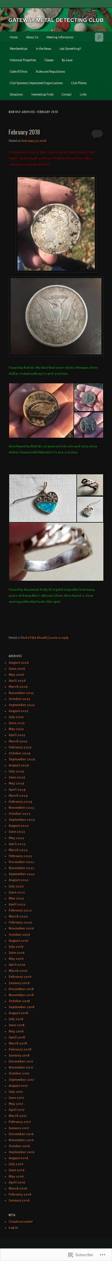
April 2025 (17, 735)
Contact (67, 94)
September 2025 (22, 705)
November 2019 (21, 928)
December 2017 (21, 1061)
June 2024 (17, 777)
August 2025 (18, 711)
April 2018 (17, 1037)
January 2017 (19, 1128)
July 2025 (16, 717)
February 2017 (20, 1122)
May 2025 (16, 729)
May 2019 (16, 959)
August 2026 (19, 663)
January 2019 (19, 983)
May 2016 (16, 1176)
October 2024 (19, 753)
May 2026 (16, 675)
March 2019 (18, 971)
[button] (41, 410)
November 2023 (21, 808)
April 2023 (17, 844)
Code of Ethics (18, 71)
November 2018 (21, 995)
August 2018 (18, 1013)
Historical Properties (23, 60)
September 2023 (22, 820)
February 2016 (20, 1194)
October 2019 (19, 935)
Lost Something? (70, 48)
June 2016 (16, 1170)
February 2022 (20, 910)
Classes (49, 60)
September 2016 (21, 1152)
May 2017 (16, 1104)
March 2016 (18, 1188)
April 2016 (17, 1182)
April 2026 (17, 681)
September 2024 (22, 759)
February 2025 (20, 747)
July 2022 (16, 886)
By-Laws (67, 60)
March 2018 (18, 1043)
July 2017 (16, 1092)
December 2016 (21, 1134)
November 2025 (21, 693)
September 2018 (21, 1007)
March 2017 (18, 1116)
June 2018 (16, 1025)
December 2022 (21, 862)
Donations (16, 94)
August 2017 (18, 1086)
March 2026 (18, 687)
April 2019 (17, 965)
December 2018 (21, 989)
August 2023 (19, 826)
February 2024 (20, 802)
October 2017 (19, 1073)
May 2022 (16, 898)
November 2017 (21, 1067)
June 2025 (17, 723)
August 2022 (19, 880)
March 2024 (18, 796)
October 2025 (19, 699)
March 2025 (18, 741)
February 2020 (20, 922)
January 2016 (19, 1200)
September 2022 (22, 874)
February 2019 (20, 977)
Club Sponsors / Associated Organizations (36, 83)
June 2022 (17, 892)
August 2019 (18, 941)
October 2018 (19, 1001)
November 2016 (21, 1140)
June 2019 (16, 953)
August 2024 (19, 765)
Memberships (18, 48)
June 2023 (17, 832)
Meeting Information (60, 37)
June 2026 (17, 669)
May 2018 (16, 1031)
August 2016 (18, 1158)
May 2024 (16, 783)
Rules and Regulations (50, 71)
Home (14, 37)
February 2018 (24, 131)
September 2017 (21, 1080)
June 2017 (16, 1098)
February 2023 (20, 856)
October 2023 (19, 814)
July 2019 (16, 947)
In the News (43, 48)
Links (83, 94)
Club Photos (78, 83)
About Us (32, 37)
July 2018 (16, 1019)
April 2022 (17, 904)
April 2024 (17, 790)
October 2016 (19, 1146)
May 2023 (16, 838)
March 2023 (18, 850)
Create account (20, 1222)
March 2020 (18, 916)
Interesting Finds (42, 94)
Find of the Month (34, 637)
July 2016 (16, 1164)
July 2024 (16, 771)
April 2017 (17, 1110)
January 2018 (19, 1055)
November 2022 (21, 868)
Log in (13, 1228)
